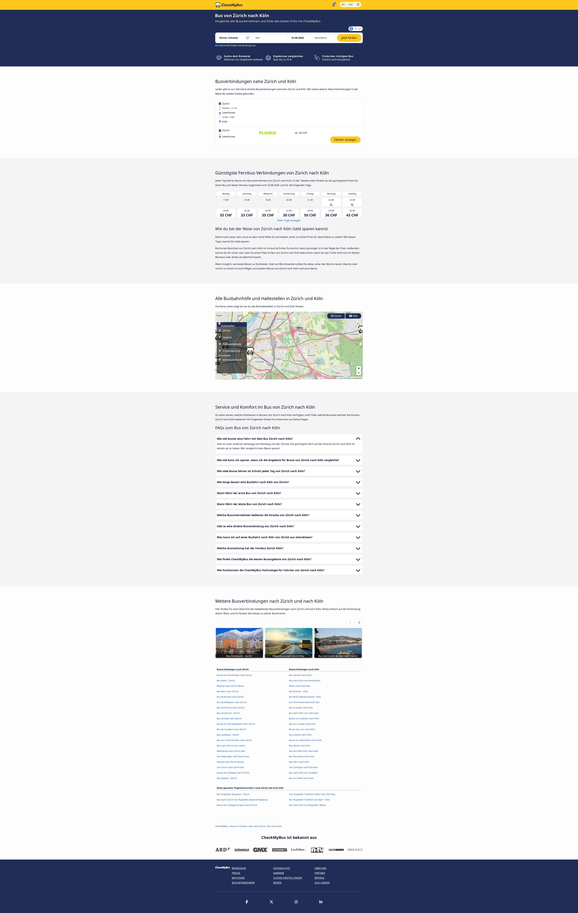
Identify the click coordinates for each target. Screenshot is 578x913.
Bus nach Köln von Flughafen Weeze (307, 805)
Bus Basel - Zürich (226, 680)
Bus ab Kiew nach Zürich (229, 718)
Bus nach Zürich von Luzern (231, 745)
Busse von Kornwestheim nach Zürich (236, 723)
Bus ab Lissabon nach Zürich (231, 729)
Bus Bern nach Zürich (228, 691)
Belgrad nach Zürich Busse (230, 685)
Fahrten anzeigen (345, 139)
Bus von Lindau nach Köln (302, 723)
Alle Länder (322, 882)
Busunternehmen (243, 882)
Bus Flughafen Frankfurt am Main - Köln (309, 799)
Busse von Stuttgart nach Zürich (233, 772)
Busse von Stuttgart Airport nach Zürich (237, 805)
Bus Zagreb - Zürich (227, 778)
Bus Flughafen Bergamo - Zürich (233, 794)
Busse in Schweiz (238, 826)
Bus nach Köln (274, 826)
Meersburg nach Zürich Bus (231, 751)
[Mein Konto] (333, 4)
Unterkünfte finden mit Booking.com (237, 45)
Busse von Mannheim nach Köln (305, 740)
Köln (354, 316)
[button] (216, 361)
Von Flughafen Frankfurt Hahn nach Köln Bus (312, 794)
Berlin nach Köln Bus (299, 685)
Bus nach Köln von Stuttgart (303, 772)
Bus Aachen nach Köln (300, 675)
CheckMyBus (221, 826)
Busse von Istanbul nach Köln (304, 718)
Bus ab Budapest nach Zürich (232, 702)
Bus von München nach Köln (303, 751)
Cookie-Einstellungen (287, 878)
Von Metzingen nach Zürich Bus (233, 756)
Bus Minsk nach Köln (299, 745)
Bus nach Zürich (257, 826)
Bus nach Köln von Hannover (304, 713)
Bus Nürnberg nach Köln (301, 756)
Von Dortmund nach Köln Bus (304, 702)
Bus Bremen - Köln (298, 691)
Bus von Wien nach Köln (301, 778)
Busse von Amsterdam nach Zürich (234, 675)
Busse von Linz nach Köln (302, 729)
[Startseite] (229, 4)
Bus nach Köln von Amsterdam (304, 680)
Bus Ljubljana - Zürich (228, 734)
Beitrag (319, 878)
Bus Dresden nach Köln (301, 707)
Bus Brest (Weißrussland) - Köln (305, 696)
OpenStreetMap (345, 378)
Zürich (337, 316)
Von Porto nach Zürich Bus (230, 767)
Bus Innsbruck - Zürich (228, 713)
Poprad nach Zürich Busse (230, 761)
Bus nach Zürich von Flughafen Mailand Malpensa (242, 799)
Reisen (277, 882)
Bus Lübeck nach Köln (300, 734)
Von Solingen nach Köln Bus (303, 767)
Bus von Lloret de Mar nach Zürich (234, 740)
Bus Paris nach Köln (299, 761)
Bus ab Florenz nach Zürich (230, 707)
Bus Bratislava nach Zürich (230, 696)
